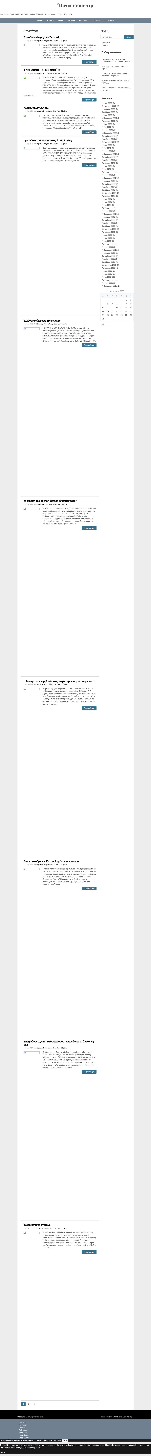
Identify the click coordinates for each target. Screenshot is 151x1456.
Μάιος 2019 (106, 148)
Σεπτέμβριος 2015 (109, 265)
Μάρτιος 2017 (107, 211)
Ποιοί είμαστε (96, 20)
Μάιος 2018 (106, 169)
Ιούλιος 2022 (107, 115)
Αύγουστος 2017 (108, 196)
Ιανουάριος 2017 (108, 217)
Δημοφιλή (106, 42)
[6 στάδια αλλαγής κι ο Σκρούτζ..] (33, 52)
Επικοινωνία (109, 20)
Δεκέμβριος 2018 (108, 157)
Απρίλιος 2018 (108, 172)
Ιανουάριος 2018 (108, 181)
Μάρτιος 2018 (107, 175)
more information (54, 1440)
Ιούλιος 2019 (107, 145)
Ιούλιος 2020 (107, 124)
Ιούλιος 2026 (107, 103)
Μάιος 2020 (106, 127)
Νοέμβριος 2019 (108, 139)
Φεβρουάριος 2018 (109, 178)
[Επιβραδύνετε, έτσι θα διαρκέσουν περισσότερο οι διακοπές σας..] (33, 1134)
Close (2, 1452)
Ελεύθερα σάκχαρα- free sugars (42, 320)
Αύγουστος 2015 (108, 268)
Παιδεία (60, 20)
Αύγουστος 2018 (108, 163)
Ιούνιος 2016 (107, 238)
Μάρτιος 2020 (107, 130)
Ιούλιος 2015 (107, 271)
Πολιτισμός (71, 20)
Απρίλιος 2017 (108, 208)
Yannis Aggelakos (115, 1417)
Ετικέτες (105, 45)
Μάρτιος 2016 (107, 247)
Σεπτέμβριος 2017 (109, 193)
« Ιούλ (102, 325)
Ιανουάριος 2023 (108, 109)
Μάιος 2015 (106, 277)
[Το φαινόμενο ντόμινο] (33, 1314)
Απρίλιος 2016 (108, 244)
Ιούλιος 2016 (107, 235)
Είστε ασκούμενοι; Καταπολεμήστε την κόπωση (52, 861)
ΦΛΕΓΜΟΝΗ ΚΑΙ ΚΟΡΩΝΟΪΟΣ (42, 70)
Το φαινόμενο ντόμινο (37, 1225)
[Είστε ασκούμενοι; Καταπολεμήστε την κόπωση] (33, 951)
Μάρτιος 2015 (107, 283)
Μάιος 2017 (106, 205)
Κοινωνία (50, 20)
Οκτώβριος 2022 (108, 112)
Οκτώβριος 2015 (108, 262)
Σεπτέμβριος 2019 (109, 142)
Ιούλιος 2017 (107, 199)
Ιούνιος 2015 (107, 274)
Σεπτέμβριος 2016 (109, 229)
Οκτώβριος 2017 (108, 190)
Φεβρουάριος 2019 (109, 154)
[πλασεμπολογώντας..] (33, 122)
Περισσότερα (89, 62)
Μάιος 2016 (106, 241)
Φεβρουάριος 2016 (109, 250)
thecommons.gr (23, 1417)
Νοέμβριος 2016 (108, 223)
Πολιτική (40, 20)
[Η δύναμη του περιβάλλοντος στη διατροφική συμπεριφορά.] (33, 770)
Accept (65, 1440)
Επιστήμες (83, 20)
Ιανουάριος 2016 (108, 253)
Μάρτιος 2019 (107, 151)
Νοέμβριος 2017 (108, 187)
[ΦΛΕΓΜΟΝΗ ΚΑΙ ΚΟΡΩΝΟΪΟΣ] (33, 84)
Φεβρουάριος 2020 (109, 133)
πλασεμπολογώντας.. (36, 107)
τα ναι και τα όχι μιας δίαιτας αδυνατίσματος (50, 501)
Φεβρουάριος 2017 (109, 214)
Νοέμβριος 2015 (108, 259)
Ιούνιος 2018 (107, 166)
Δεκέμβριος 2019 (108, 136)
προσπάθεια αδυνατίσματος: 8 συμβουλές (48, 140)
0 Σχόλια (64, 41)
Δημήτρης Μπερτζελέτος (44, 41)
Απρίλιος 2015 (108, 280)
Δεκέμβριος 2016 (108, 220)
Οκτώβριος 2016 (108, 226)
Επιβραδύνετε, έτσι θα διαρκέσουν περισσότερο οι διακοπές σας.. (59, 1043)
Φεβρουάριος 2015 (109, 286)
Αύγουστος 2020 (108, 121)
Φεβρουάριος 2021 (109, 118)
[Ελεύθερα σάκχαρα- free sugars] (33, 410)
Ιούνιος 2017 (107, 202)
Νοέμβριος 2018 (108, 160)
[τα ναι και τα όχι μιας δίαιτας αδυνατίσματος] (33, 590)
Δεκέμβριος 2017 (108, 184)
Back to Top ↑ (128, 1417)
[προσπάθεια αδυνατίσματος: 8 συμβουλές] (33, 230)
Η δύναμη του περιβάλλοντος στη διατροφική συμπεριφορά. (59, 681)
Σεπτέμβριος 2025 (109, 106)
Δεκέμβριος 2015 (108, 256)
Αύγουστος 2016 (108, 232)
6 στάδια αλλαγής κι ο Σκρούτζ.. (42, 37)
